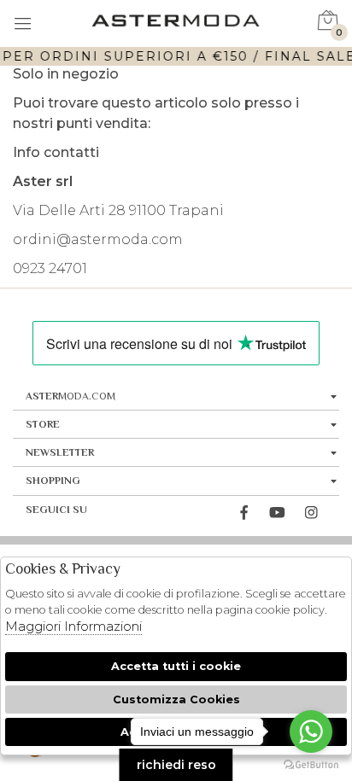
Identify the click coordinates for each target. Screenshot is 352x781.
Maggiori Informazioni (73, 626)
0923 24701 (50, 268)
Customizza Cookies (176, 699)
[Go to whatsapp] (311, 731)
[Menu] (23, 25)
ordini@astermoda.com (98, 239)
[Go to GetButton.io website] (311, 764)
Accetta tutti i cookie (176, 666)
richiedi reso (176, 764)
